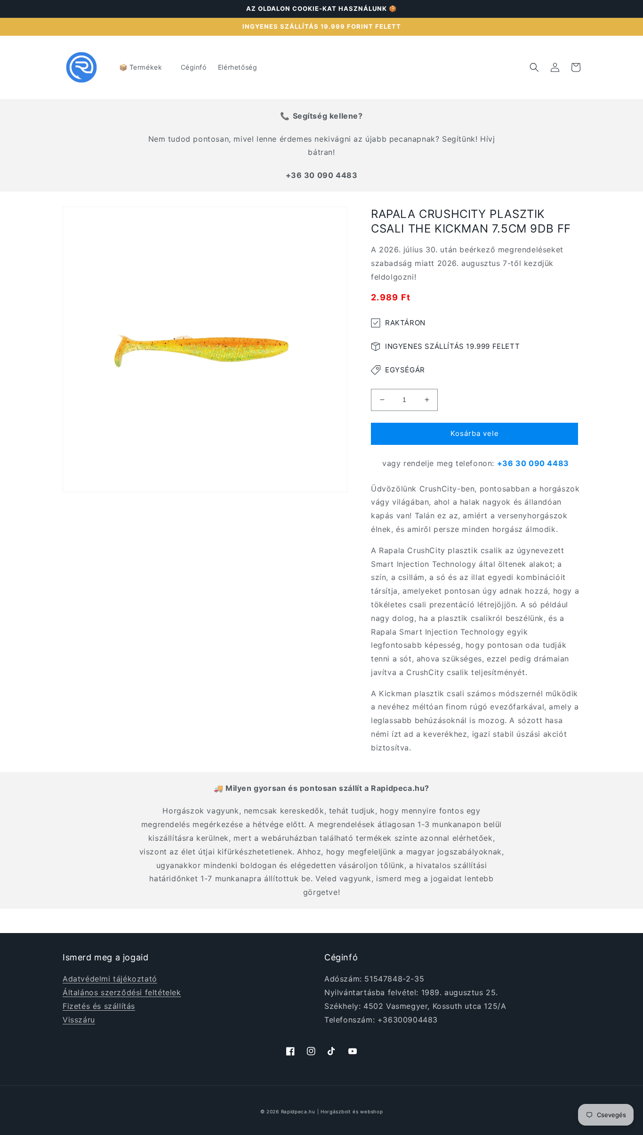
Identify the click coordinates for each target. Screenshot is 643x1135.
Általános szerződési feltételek (122, 992)
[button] (144, 67)
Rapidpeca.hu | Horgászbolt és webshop (332, 1111)
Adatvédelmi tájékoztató (110, 978)
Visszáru (79, 1019)
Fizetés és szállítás (99, 1006)
